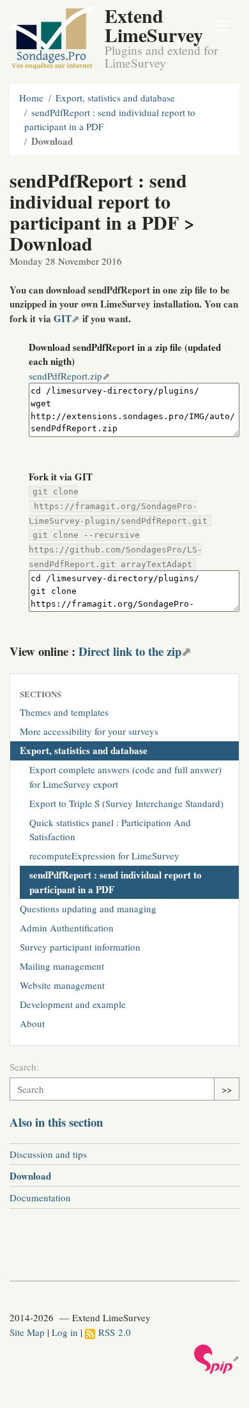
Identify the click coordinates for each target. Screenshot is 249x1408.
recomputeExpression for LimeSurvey (104, 855)
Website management (62, 985)
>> (227, 1089)
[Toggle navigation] (223, 26)
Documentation (40, 1197)
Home (31, 97)
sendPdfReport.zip (65, 375)
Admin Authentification (67, 927)
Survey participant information (80, 946)
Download (30, 1176)
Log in (65, 1332)
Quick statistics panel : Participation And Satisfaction (110, 829)
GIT (63, 318)
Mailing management (62, 966)
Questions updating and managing (88, 908)
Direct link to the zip (130, 651)
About (32, 1023)
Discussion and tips (48, 1154)
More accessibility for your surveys (89, 731)
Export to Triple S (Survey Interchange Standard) (126, 803)
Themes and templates (64, 712)
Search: (24, 1066)
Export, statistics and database (115, 97)
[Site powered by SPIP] (216, 1358)
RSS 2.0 (113, 1332)
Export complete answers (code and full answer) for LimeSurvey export (125, 776)
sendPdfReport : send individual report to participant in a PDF (115, 882)
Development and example (73, 1004)
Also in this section (56, 1121)
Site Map (27, 1332)
